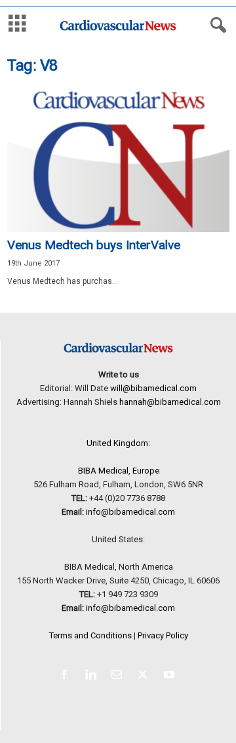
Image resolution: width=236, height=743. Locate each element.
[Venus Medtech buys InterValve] (118, 160)
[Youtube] (171, 676)
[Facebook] (67, 676)
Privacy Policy (163, 635)
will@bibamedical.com (153, 388)
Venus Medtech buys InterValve (93, 244)
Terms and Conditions (90, 635)
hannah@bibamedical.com (170, 402)
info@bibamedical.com (130, 512)
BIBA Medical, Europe (118, 470)
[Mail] (119, 676)
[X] (145, 676)
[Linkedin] (93, 676)
